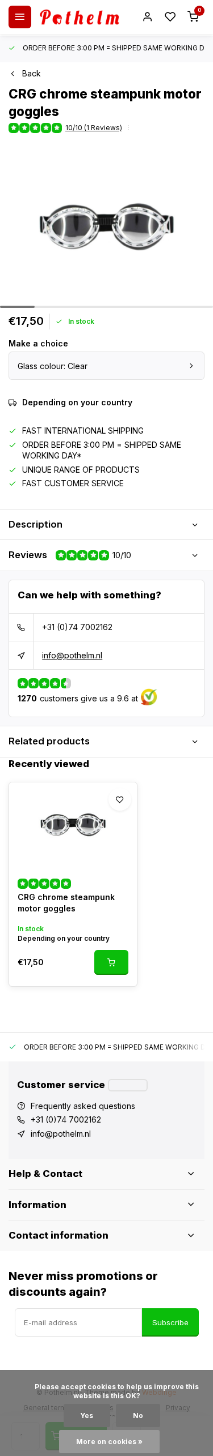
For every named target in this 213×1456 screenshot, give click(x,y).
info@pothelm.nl (72, 655)
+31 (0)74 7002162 (77, 627)
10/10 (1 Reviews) (93, 127)
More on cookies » (109, 1441)
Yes (87, 1415)
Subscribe (170, 1322)
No (138, 1415)
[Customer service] (128, 1085)
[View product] (111, 962)
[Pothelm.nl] (79, 17)
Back (31, 73)
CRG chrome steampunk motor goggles (66, 902)
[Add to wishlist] (119, 799)
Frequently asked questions (83, 1106)
